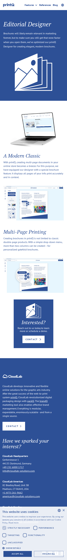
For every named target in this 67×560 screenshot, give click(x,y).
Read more (14, 522)
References (45, 5)
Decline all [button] (48, 554)
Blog (55, 5)
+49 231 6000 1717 (13, 467)
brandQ (44, 401)
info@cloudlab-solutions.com (18, 470)
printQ (13, 397)
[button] (32, 5)
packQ (30, 401)
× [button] (63, 510)
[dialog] (33, 533)
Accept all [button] (17, 554)
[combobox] (59, 510)
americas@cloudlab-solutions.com (21, 496)
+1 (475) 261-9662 (12, 492)
